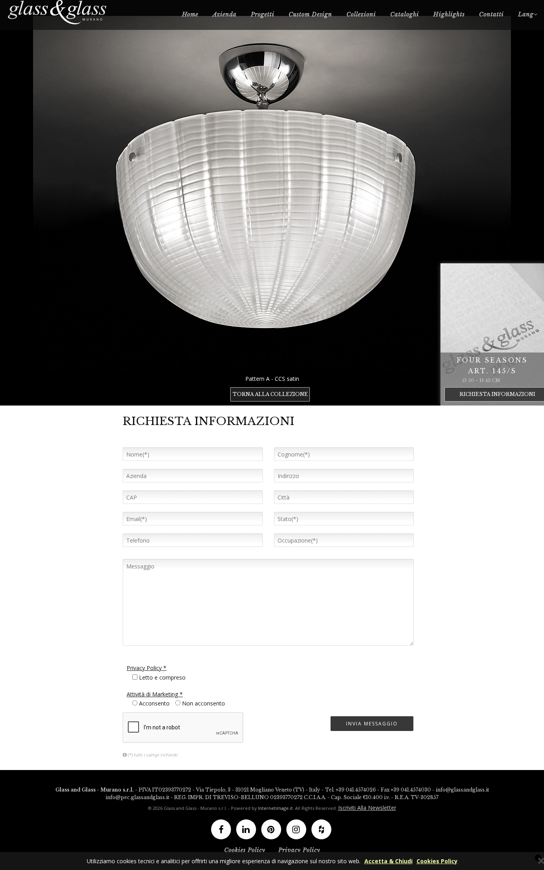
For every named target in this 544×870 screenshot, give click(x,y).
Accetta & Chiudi (388, 861)
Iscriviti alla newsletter (367, 807)
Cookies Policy (437, 861)
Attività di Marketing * (155, 694)
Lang (526, 14)
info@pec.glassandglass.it (137, 797)
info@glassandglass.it (462, 790)
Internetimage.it (275, 808)
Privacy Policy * (146, 668)
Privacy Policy (299, 850)
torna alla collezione (270, 394)
